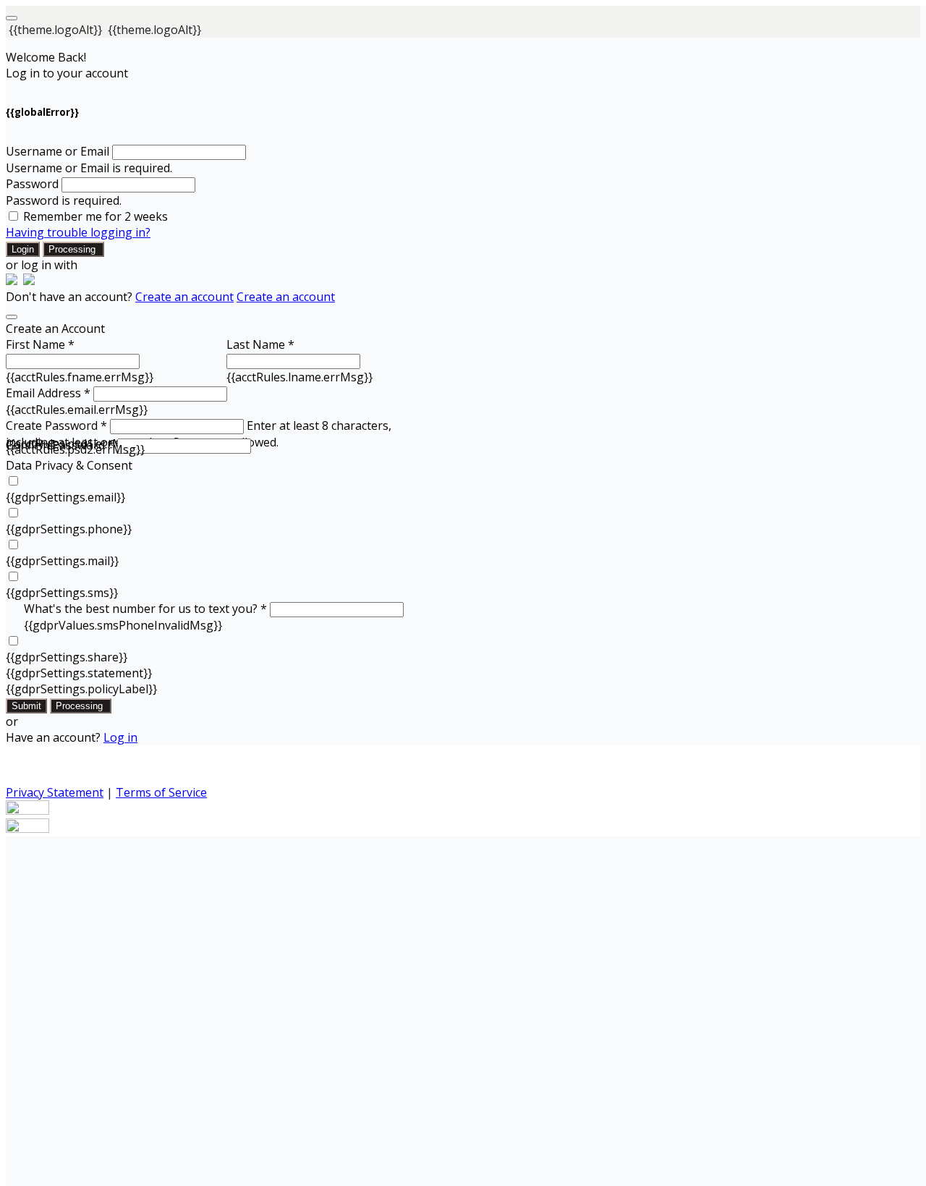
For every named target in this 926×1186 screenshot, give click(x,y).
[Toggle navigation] (11, 18)
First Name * (40, 344)
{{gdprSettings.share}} (66, 657)
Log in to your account (67, 73)
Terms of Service (161, 792)
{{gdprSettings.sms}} (62, 593)
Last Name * (260, 344)
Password (32, 184)
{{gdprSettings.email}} (65, 497)
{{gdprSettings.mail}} (62, 561)
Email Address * (48, 393)
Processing (73, 249)
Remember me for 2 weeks (95, 216)
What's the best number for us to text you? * (145, 609)
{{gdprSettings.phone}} (69, 529)
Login (23, 249)
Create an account (184, 297)
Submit (26, 705)
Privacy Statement (54, 792)
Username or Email (57, 151)
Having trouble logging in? (78, 232)
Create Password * (56, 425)
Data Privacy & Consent (69, 465)
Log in (120, 737)
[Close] (11, 317)
